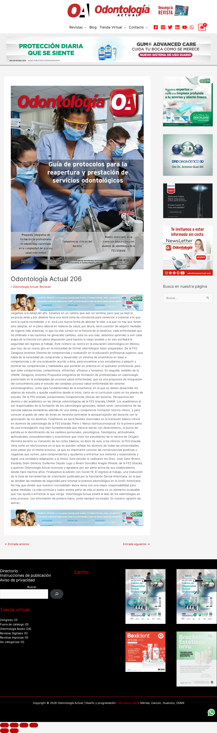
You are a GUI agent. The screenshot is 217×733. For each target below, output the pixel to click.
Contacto (136, 27)
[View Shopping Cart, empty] (202, 27)
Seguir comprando (90, 609)
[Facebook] (155, 27)
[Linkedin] (177, 27)
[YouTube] (184, 27)
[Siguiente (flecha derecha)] (14, 730)
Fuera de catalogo (12, 624)
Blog (93, 27)
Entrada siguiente (136, 544)
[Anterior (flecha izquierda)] (4, 730)
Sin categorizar (10, 642)
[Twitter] (170, 27)
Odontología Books (12, 628)
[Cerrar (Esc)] (33, 725)
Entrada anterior (17, 544)
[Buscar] (57, 594)
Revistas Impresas (12, 637)
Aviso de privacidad (17, 580)
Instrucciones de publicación (25, 575)
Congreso (6, 620)
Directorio (9, 571)
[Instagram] (163, 27)
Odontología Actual (25, 286)
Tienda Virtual (111, 27)
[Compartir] (23, 725)
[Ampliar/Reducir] (4, 725)
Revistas (76, 27)
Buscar (31, 587)
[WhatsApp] (191, 27)
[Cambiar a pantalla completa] (14, 725)
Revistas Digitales (11, 633)
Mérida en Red (128, 703)
